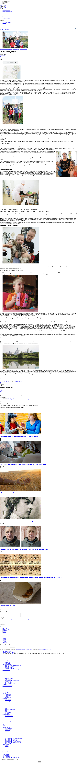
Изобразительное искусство (10, 709)
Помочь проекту (3, 397)
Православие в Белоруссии (9, 717)
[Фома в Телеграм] (5, 630)
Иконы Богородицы (8, 671)
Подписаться (13, 647)
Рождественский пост (8, 728)
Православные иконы (6, 670)
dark (3, 55)
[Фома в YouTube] (4, 632)
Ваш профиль (5, 2)
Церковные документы (7, 755)
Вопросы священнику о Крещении (11, 740)
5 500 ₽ (1, 391)
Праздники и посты (6, 727)
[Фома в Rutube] (4, 633)
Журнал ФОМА (3, 49)
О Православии (7, 692)
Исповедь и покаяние (8, 747)
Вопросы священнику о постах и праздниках (13, 669)
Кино (6, 710)
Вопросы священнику (6, 14)
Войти (7, 29)
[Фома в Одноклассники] (6, 629)
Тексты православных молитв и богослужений (11, 757)
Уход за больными (8, 700)
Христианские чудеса (8, 691)
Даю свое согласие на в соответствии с (21, 399)
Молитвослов (5, 15)
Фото (3, 724)
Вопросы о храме (8, 743)
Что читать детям (8, 681)
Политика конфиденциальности (8, 651)
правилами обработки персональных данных (24, 649)
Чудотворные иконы (8, 673)
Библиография (7, 663)
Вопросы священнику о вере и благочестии (12, 733)
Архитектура (7, 705)
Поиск (4, 3)
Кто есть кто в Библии (9, 657)
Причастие (6, 746)
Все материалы (5, 16)
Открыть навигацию (6, 1)
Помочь (4, 5)
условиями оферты (10, 398)
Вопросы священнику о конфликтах (11, 739)
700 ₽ (1, 389)
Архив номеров (5, 642)
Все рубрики (5, 17)
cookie (12, 653)
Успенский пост (7, 730)
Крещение (6, 745)
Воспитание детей (6, 677)
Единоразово (4, 393)
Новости (4, 13)
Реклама (4, 637)
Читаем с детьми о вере (9, 678)
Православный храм (6, 674)
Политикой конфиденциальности (34, 399)
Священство (7, 750)
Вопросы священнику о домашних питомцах (13, 736)
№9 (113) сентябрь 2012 (18, 381)
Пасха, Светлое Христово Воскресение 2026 (13, 665)
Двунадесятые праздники (9, 666)
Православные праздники (7, 664)
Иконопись (7, 707)
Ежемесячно (10, 393)
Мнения (4, 723)
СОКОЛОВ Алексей (6, 381)
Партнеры (4, 641)
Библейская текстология (9, 658)
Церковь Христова (6, 754)
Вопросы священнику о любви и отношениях (13, 741)
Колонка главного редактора (8, 685)
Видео (4, 725)
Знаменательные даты (8, 694)
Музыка (6, 708)
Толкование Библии (8, 661)
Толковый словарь (8, 712)
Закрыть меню (3, 6)
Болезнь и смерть (8, 699)
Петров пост (7, 731)
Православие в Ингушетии (9, 719)
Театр (6, 711)
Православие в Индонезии (9, 720)
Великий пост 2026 (8, 729)
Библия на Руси (7, 662)
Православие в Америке (9, 715)
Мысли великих (7, 713)
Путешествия (5, 687)
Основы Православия (6, 10)
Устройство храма (8, 676)
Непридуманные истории (7, 11)
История (4, 693)
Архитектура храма (8, 675)
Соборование (7, 749)
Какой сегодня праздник (7, 22)
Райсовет (4, 23)
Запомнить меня (4, 622)
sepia (4, 55)
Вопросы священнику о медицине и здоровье (13, 742)
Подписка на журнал (6, 18)
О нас (4, 635)
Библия (4, 655)
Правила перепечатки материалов (9, 652)
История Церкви (8, 695)
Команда (4, 639)
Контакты (4, 638)
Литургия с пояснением (9, 752)
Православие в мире (6, 714)
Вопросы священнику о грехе (10, 737)
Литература (7, 706)
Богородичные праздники (9, 668)
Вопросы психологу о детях (10, 683)
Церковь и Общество (15, 49)
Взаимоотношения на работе (10, 703)
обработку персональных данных (16, 399)
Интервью (4, 722)
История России (7, 696)
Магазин (4, 636)
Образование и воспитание (7, 686)
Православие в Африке (9, 716)
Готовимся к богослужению (7, 751)
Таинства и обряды (6, 744)
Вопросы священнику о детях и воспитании (12, 680)
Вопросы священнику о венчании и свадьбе (12, 734)
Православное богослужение (8, 24)
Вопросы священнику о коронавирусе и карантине (14, 738)
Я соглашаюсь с (8, 398)
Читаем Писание (8, 660)
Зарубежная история (8, 697)
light (1, 55)
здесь (26, 395)
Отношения (5, 684)
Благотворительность (23, 49)
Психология (5, 698)
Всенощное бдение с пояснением (10, 753)
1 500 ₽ (1, 390)
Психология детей (8, 679)
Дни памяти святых (8, 667)
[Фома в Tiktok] (4, 631)
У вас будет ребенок (8, 682)
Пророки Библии (8, 659)
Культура (4, 704)
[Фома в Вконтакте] (5, 628)
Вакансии (4, 640)
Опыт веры (7, 690)
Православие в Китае (8, 721)
